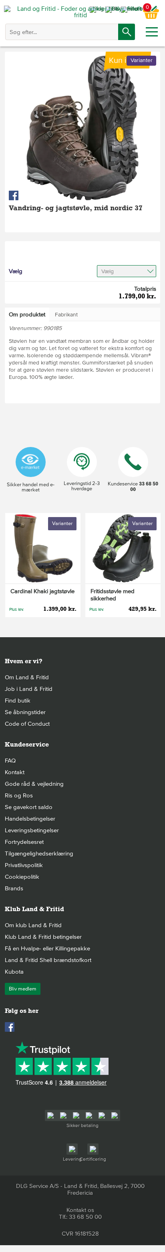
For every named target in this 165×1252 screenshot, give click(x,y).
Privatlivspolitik (24, 865)
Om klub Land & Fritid (33, 925)
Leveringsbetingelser (32, 830)
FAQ (10, 760)
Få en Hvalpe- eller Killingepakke (47, 948)
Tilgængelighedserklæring (39, 853)
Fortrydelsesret (24, 841)
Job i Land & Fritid (28, 688)
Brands (14, 888)
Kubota (14, 971)
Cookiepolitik (22, 876)
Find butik (17, 700)
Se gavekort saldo (28, 807)
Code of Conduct (27, 723)
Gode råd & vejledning (34, 783)
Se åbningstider (25, 712)
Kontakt (14, 772)
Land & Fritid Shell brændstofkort (48, 960)
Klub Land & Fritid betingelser (43, 936)
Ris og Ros (19, 795)
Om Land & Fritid (27, 677)
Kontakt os (80, 1210)
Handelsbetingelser (30, 818)
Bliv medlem (22, 989)
